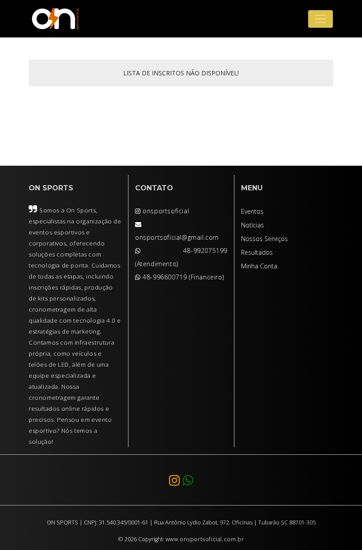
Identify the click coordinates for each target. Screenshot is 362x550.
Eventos (252, 211)
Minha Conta (259, 266)
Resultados (257, 252)
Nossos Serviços (264, 238)
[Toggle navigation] (320, 19)
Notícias (252, 225)
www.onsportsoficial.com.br (205, 539)
